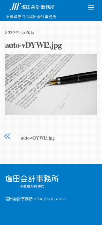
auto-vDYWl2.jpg (33, 45)
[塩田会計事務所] (32, 9)
